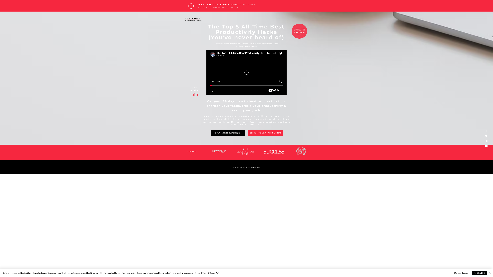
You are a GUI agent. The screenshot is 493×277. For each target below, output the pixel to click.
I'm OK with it (479, 273)
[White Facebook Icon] (486, 131)
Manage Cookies (461, 273)
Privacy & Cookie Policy (210, 273)
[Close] (489, 273)
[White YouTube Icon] (486, 146)
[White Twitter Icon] (486, 136)
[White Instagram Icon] (486, 141)
